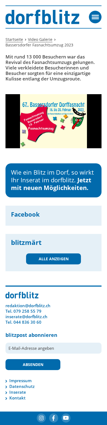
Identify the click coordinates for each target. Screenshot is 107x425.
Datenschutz (22, 386)
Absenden (33, 364)
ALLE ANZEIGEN (54, 258)
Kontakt (17, 398)
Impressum (20, 380)
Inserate (17, 392)
